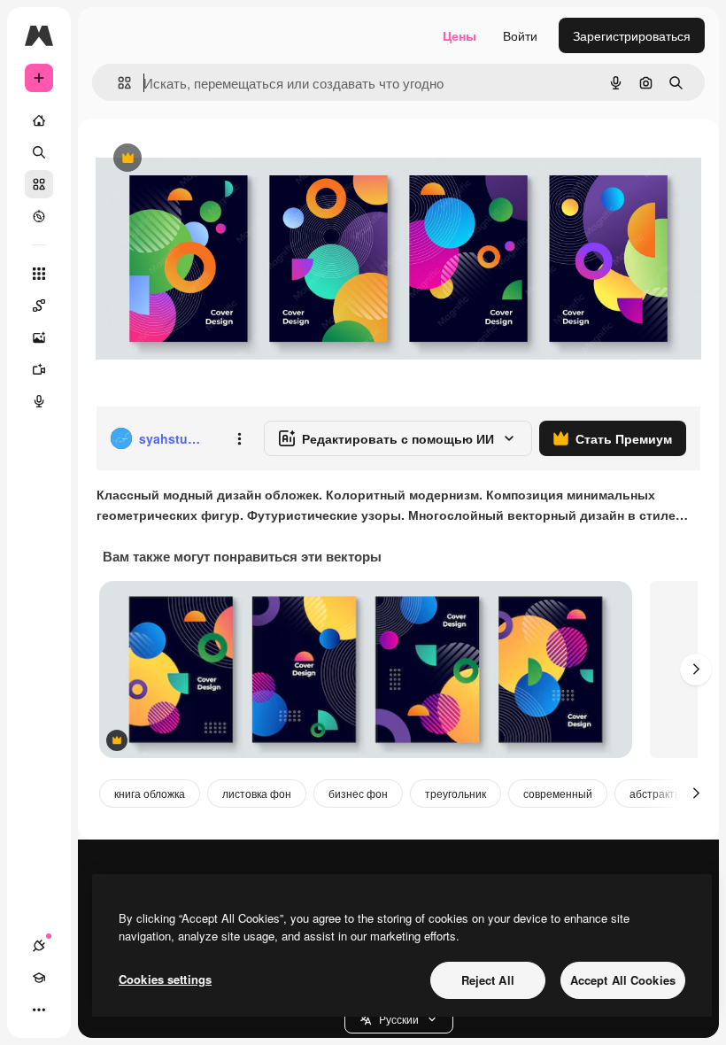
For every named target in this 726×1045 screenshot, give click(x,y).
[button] (398, 1019)
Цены (459, 35)
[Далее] (696, 669)
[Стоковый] (39, 184)
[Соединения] (39, 946)
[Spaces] (39, 305)
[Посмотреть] (39, 216)
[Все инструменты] (39, 273)
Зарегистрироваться (632, 35)
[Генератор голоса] (39, 401)
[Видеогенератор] (39, 369)
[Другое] (39, 1009)
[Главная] (39, 120)
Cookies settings (165, 979)
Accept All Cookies (623, 979)
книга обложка (149, 793)
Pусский (399, 1018)
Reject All (487, 979)
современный (557, 793)
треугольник (455, 793)
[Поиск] (39, 152)
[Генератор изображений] (39, 337)
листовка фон (256, 793)
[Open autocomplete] (117, 82)
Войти (520, 35)
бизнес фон (358, 793)
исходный (214, 159)
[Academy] (39, 978)
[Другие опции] (239, 438)
